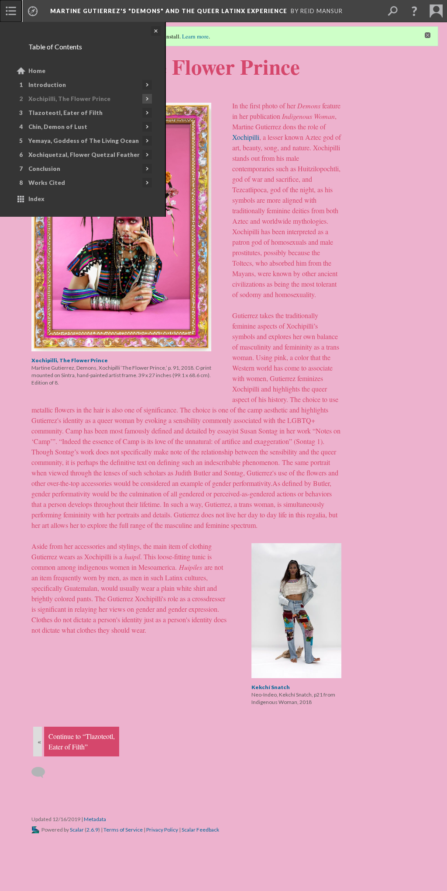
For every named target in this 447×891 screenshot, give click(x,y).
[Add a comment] (42, 772)
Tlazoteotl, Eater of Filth (65, 112)
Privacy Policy (162, 829)
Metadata (95, 819)
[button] (414, 11)
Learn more (195, 36)
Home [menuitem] (36, 70)
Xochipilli (245, 137)
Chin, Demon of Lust (57, 126)
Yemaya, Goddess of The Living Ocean (83, 140)
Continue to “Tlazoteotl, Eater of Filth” (81, 741)
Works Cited (46, 182)
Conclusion (44, 168)
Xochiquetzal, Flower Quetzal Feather (84, 154)
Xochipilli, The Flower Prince (69, 98)
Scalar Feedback (200, 829)
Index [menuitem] (36, 198)
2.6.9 (92, 829)
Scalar (77, 829)
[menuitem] (11, 11)
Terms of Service (123, 829)
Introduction (47, 84)
